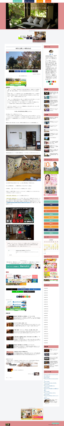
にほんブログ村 (46, 377)
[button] (35, 71)
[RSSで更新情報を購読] (29, 297)
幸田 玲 (51, 54)
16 (57, 246)
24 (44, 249)
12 (49, 246)
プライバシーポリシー (55, 423)
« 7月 (45, 253)
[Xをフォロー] (19, 297)
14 (53, 246)
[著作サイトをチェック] (17, 297)
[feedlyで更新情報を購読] (27, 297)
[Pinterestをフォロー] (23, 297)
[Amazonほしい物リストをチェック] (25, 297)
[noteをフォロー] (21, 297)
